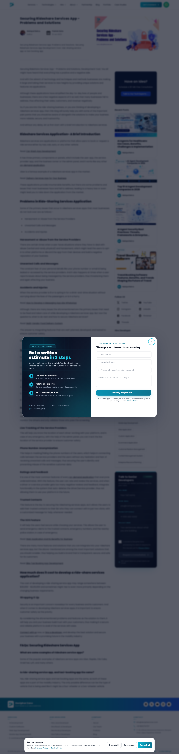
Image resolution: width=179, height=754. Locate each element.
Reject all (113, 745)
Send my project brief (124, 392)
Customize (129, 745)
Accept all (145, 745)
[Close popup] (151, 342)
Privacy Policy (132, 401)
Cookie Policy (57, 748)
